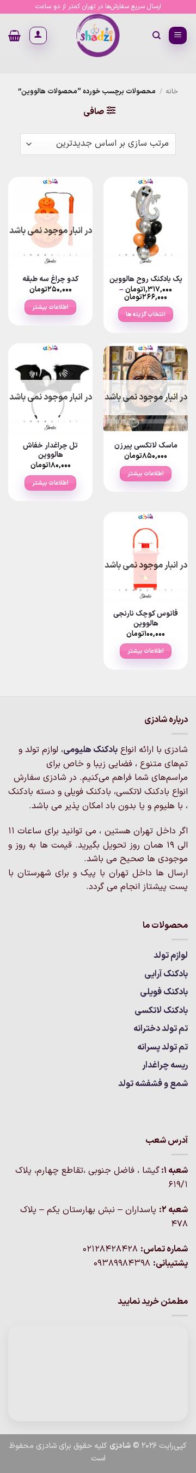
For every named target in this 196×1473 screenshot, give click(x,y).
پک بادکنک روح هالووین (145, 279)
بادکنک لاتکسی (161, 1010)
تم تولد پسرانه (162, 1047)
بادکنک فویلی (164, 992)
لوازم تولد (171, 955)
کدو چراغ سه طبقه (50, 279)
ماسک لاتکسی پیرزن (145, 446)
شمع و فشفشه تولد (153, 1083)
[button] (178, 36)
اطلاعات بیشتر (50, 307)
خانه (172, 91)
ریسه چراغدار (165, 1065)
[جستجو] (156, 35)
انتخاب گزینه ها (146, 314)
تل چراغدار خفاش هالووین (50, 450)
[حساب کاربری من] (38, 35)
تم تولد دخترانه (160, 1028)
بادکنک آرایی (166, 974)
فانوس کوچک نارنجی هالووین (145, 618)
